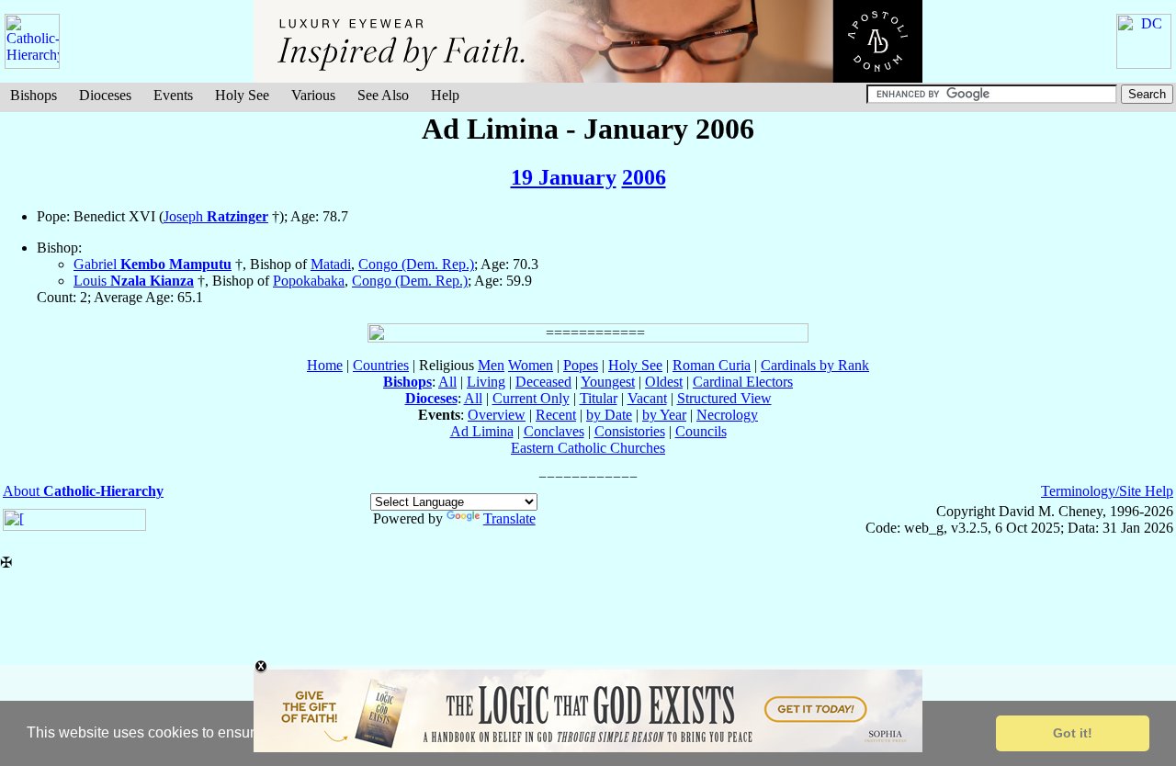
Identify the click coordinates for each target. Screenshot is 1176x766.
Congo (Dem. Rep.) (416, 264)
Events (173, 95)
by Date (609, 414)
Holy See (242, 95)
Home (325, 365)
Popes (580, 365)
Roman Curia (712, 365)
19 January (563, 177)
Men (491, 365)
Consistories (629, 431)
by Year (664, 414)
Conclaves (554, 431)
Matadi (331, 264)
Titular (598, 398)
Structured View (724, 398)
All (447, 381)
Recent (556, 414)
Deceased (543, 381)
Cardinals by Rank (815, 365)
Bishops (33, 95)
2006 (644, 177)
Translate (509, 518)
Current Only (531, 398)
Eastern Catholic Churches (588, 448)
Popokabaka (309, 280)
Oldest (664, 381)
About (83, 491)
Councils (701, 431)
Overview (497, 414)
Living (486, 381)
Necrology (727, 414)
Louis (134, 280)
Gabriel (153, 264)
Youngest (608, 381)
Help (445, 95)
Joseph (216, 216)
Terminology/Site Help (1107, 491)
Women (530, 365)
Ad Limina (482, 431)
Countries (381, 365)
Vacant (647, 398)
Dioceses (105, 95)
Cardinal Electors (743, 381)
